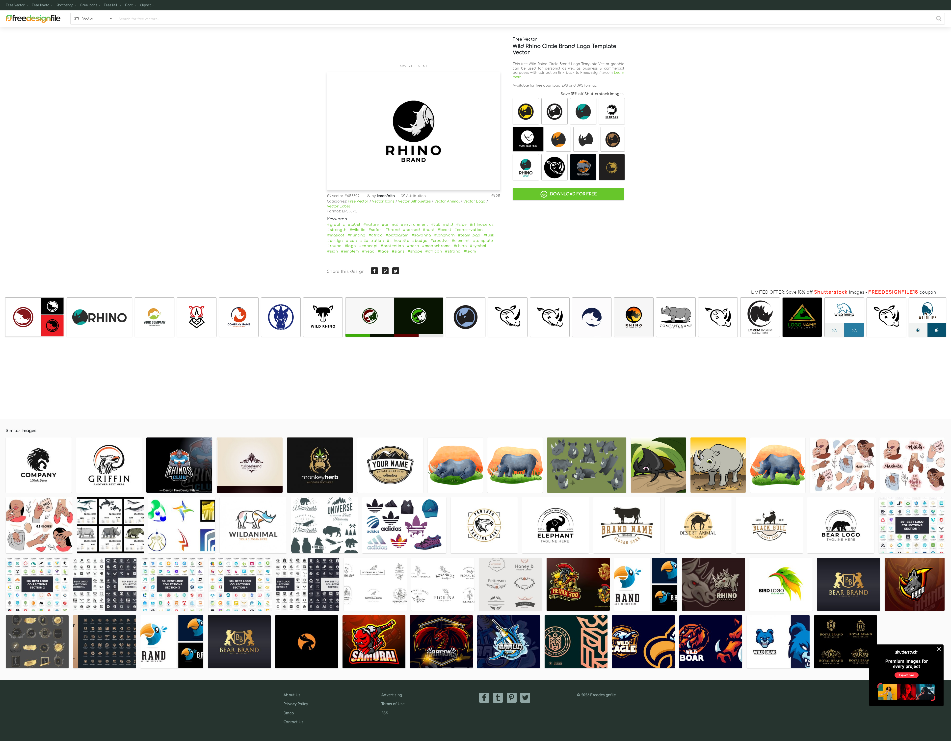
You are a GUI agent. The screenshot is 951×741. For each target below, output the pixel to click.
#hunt (429, 230)
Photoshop (65, 5)
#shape (415, 251)
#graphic (336, 225)
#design (335, 241)
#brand (392, 230)
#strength (336, 230)
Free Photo (41, 5)
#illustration (372, 241)
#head (368, 251)
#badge (419, 241)
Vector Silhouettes (414, 201)
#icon (351, 241)
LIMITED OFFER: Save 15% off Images (807, 292)
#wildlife (358, 230)
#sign (332, 251)
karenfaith (386, 196)
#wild (448, 225)
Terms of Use (392, 704)
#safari (375, 230)
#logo (350, 246)
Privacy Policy (296, 704)
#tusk (488, 235)
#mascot (335, 235)
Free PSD (111, 5)
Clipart (145, 5)
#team (470, 251)
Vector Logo (474, 201)
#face (383, 251)
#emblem (350, 251)
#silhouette (398, 241)
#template (483, 241)
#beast (444, 230)
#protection (392, 246)
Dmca (289, 713)
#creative (439, 241)
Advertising (391, 695)
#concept (368, 246)
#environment (414, 225)
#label (354, 225)
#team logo (469, 235)
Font (129, 5)
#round (334, 246)
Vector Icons (383, 201)
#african (433, 251)
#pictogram (397, 235)
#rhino (460, 246)
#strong (452, 251)
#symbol (478, 246)
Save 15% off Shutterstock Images (592, 94)
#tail (435, 225)
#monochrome (436, 246)
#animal (390, 225)
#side (461, 225)
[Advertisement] (413, 48)
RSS (384, 713)
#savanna (421, 235)
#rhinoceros (482, 225)
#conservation (468, 230)
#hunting (356, 235)
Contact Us (293, 722)
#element (461, 241)
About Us (292, 695)
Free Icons (88, 5)
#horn (413, 246)
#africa (376, 235)
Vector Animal (447, 201)
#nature (371, 225)
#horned (411, 230)
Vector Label (338, 206)
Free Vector (15, 5)
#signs (398, 251)
